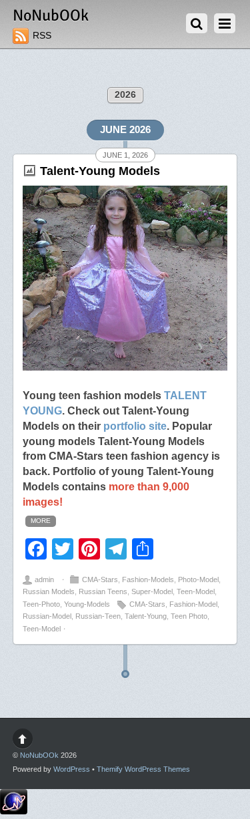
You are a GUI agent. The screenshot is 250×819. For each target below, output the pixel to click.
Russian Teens (103, 591)
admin (44, 579)
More (41, 520)
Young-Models (87, 604)
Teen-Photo (41, 604)
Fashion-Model (193, 604)
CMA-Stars (100, 579)
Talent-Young (146, 616)
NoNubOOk (39, 755)
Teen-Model (196, 591)
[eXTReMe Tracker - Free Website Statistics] (13, 811)
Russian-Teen (98, 616)
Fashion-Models (148, 579)
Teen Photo (189, 616)
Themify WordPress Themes (143, 769)
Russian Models (49, 591)
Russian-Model (47, 616)
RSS (42, 36)
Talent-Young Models (100, 171)
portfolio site (135, 426)
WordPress (71, 769)
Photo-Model (198, 579)
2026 (125, 95)
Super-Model (152, 591)
